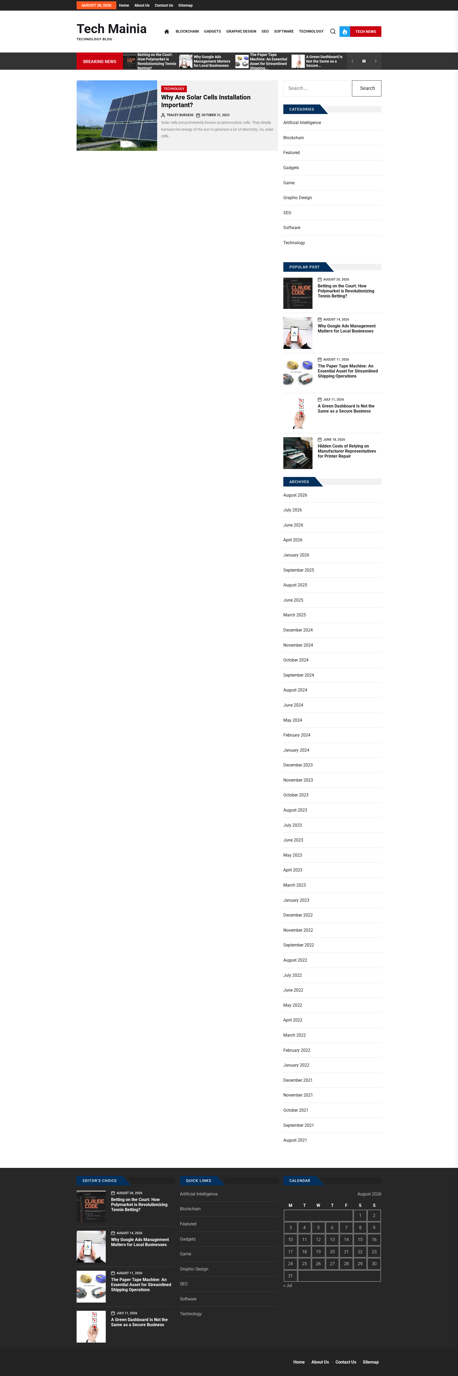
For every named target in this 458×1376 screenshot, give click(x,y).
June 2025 (293, 600)
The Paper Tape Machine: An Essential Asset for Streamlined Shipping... (268, 61)
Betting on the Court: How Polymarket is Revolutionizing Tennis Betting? (157, 61)
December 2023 (298, 765)
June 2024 (293, 705)
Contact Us (164, 5)
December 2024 (298, 630)
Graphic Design (241, 31)
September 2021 (298, 1125)
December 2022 (298, 915)
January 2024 (296, 750)
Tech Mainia (112, 28)
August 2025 (295, 585)
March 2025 (294, 614)
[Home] (166, 31)
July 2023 (292, 825)
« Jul (287, 1285)
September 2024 (298, 675)
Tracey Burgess (180, 115)
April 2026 (292, 539)
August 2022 (295, 960)
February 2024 (296, 735)
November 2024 (298, 645)
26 (318, 1263)
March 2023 (294, 885)
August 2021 (295, 1140)
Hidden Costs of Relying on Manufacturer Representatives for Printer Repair (347, 451)
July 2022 (292, 975)
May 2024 (292, 720)
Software (284, 31)
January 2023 (296, 900)
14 (346, 1239)
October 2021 (296, 1110)
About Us (141, 5)
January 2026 (296, 555)
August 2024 (295, 690)
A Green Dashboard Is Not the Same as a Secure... (324, 61)
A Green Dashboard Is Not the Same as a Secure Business (346, 409)
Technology (311, 31)
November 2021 (298, 1095)
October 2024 (296, 660)
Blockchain (187, 31)
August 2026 (295, 495)
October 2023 (296, 794)
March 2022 (294, 1035)
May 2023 (292, 855)
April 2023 (292, 870)
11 (304, 1239)
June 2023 (293, 840)
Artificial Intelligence (302, 122)
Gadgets (212, 31)
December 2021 (298, 1080)
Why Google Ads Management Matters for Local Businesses (212, 61)
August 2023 (295, 810)
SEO (265, 31)
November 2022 (298, 930)
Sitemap (185, 5)
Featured (291, 152)
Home (124, 5)
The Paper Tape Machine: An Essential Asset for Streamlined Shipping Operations (348, 371)
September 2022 (298, 945)
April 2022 (292, 1020)
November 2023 (298, 780)
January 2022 (296, 1065)
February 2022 (296, 1050)
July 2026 (292, 509)
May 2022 (292, 1005)
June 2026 (293, 525)
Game (288, 182)
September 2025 (298, 570)
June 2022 (293, 990)
